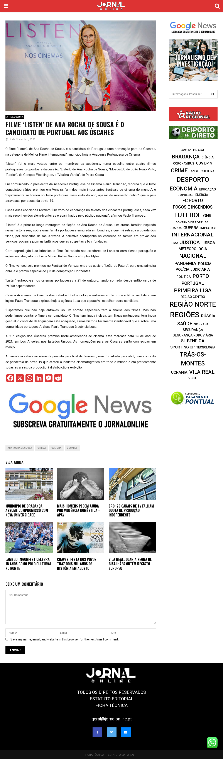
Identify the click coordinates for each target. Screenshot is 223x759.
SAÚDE (184, 323)
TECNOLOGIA (205, 347)
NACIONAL (192, 256)
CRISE (194, 171)
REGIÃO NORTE (193, 304)
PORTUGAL (193, 283)
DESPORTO (193, 179)
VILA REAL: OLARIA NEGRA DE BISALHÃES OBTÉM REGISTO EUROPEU (130, 564)
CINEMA (41, 448)
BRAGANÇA (186, 157)
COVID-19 (204, 163)
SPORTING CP (182, 347)
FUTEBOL (187, 215)
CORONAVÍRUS (183, 163)
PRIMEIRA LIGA (193, 290)
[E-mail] (126, 732)
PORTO (201, 276)
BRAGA (198, 150)
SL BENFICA (192, 340)
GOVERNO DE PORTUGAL (193, 222)
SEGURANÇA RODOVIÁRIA (193, 335)
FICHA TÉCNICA (111, 705)
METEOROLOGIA (193, 249)
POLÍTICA (183, 277)
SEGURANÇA (193, 330)
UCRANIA (179, 372)
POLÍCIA (204, 264)
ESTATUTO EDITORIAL (111, 698)
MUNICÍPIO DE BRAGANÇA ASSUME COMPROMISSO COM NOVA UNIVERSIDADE (26, 510)
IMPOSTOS (208, 228)
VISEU (192, 378)
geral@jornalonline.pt (111, 719)
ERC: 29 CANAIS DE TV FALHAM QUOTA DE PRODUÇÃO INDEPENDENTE (131, 510)
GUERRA (191, 227)
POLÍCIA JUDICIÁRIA (193, 269)
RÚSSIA (208, 315)
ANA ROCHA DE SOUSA (20, 448)
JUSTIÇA (190, 242)
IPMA (174, 243)
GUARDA (175, 228)
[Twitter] (112, 732)
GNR (207, 215)
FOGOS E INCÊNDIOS (193, 207)
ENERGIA (201, 195)
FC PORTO (192, 200)
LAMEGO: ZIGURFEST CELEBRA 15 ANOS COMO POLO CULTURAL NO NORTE (28, 564)
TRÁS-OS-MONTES (193, 359)
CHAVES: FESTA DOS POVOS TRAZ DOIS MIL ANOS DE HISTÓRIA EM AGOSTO (76, 564)
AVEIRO (186, 150)
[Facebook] (97, 732)
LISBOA (208, 242)
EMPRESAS (186, 195)
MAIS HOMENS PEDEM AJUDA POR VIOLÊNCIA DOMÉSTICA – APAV (78, 510)
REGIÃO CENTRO (193, 297)
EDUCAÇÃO (207, 189)
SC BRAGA (201, 324)
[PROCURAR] (213, 94)
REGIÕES (184, 315)
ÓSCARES (72, 448)
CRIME (179, 170)
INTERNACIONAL (193, 234)
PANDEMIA (185, 263)
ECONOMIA (184, 188)
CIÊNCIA (207, 157)
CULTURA (56, 448)
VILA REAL (202, 372)
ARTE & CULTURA (15, 117)
